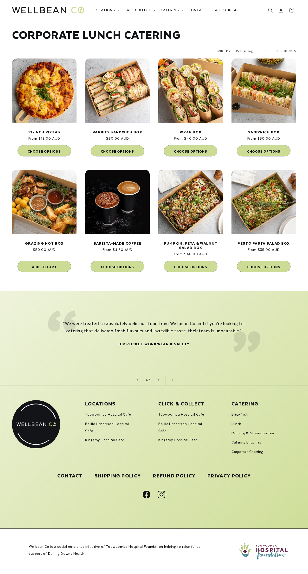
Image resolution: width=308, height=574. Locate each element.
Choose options (44, 151)
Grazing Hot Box (44, 243)
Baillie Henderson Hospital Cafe (107, 427)
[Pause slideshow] (170, 380)
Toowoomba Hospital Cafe (108, 414)
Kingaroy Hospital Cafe (104, 440)
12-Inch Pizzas (44, 132)
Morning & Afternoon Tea (252, 433)
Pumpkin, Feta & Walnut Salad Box (191, 245)
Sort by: (224, 51)
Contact (70, 475)
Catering (244, 403)
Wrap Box (190, 132)
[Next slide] (158, 380)
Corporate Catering (247, 452)
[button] (106, 10)
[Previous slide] (137, 380)
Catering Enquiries (246, 442)
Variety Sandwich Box (117, 132)
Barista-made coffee (117, 243)
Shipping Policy (118, 475)
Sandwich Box (264, 132)
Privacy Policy (229, 475)
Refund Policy (174, 475)
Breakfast (239, 414)
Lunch (236, 424)
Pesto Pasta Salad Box (263, 243)
